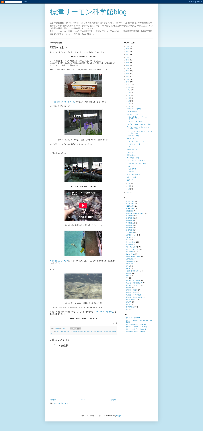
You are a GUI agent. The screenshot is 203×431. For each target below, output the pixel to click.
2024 (128, 52)
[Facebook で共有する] (78, 328)
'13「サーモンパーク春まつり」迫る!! (139, 124)
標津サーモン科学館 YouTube (135, 331)
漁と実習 (130, 152)
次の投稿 (53, 400)
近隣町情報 (129, 259)
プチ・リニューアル (132, 249)
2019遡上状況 (130, 201)
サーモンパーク (130, 242)
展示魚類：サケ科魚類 (70, 331)
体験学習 (128, 273)
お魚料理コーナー (131, 235)
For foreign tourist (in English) (135, 213)
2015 (128, 76)
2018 (128, 68)
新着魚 (128, 268)
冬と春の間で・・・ (133, 169)
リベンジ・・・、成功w (134, 121)
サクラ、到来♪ (132, 139)
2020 (128, 63)
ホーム (83, 400)
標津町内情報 (130, 307)
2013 (128, 82)
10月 (129, 90)
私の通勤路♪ (131, 171)
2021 (128, 60)
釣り (127, 278)
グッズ (128, 240)
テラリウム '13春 (133, 136)
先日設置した (65, 102)
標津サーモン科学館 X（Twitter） (137, 327)
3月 (129, 183)
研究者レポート (130, 261)
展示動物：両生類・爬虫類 (134, 297)
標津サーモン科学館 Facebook (136, 329)
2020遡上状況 (130, 204)
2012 (128, 192)
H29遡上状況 (130, 228)
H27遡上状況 (130, 223)
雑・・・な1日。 (132, 177)
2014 (128, 79)
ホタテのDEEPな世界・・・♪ (136, 109)
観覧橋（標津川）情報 (133, 256)
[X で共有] (75, 328)
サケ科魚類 (129, 244)
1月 (129, 189)
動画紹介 (128, 302)
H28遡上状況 (130, 225)
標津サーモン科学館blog (88, 12)
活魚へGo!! (130, 180)
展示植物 (93, 331)
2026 (128, 46)
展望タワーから (130, 299)
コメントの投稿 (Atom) (60, 403)
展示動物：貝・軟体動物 (104, 331)
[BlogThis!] (73, 328)
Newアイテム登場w (133, 158)
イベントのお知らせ (133, 174)
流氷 (127, 309)
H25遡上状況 (130, 218)
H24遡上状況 (130, 216)
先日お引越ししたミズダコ (59, 261)
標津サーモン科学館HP (133, 318)
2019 (128, 65)
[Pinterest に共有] (80, 328)
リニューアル (130, 254)
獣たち (128, 266)
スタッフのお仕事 (131, 247)
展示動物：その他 (131, 292)
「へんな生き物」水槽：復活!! (136, 163)
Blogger (118, 416)
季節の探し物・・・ (133, 155)
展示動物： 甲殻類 (131, 290)
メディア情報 (130, 252)
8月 (129, 95)
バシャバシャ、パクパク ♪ (136, 161)
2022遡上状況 (130, 206)
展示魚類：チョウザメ (83, 331)
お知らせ (128, 237)
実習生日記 (129, 264)
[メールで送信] (71, 328)
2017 (128, 71)
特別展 (128, 304)
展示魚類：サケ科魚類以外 (134, 283)
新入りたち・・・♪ (133, 149)
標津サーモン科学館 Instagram (136, 324)
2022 (128, 57)
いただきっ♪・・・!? (134, 144)
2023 (128, 54)
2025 (128, 49)
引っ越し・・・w (132, 114)
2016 (128, 74)
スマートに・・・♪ (133, 166)
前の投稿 (113, 400)
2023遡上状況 (130, 208)
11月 (129, 87)
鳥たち (128, 276)
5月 (129, 103)
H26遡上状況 (130, 220)
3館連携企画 (129, 211)
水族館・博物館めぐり (133, 271)
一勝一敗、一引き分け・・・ (136, 141)
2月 (129, 186)
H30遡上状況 (130, 230)
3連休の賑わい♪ (132, 111)
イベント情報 (59, 331)
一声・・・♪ (131, 147)
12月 (129, 84)
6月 (129, 101)
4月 (129, 106)
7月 (129, 98)
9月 (129, 93)
